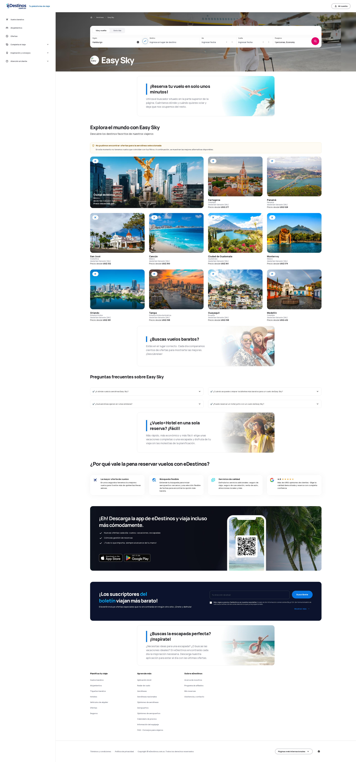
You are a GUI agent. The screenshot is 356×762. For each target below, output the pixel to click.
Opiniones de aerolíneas (148, 702)
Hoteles (93, 696)
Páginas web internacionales (291, 751)
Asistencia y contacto (194, 696)
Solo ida (117, 30)
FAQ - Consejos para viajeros (150, 730)
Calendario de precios (147, 719)
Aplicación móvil (144, 680)
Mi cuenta (343, 6)
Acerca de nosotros (193, 680)
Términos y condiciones (100, 751)
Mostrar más (300, 609)
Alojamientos (96, 685)
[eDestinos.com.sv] (91, 17)
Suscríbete (302, 594)
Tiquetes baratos (98, 691)
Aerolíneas (100, 17)
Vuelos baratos (97, 680)
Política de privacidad (124, 751)
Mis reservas (190, 691)
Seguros (94, 713)
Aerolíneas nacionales (147, 696)
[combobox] (113, 42)
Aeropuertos (143, 708)
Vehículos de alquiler (99, 702)
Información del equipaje (148, 724)
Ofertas (93, 708)
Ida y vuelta (101, 30)
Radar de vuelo (143, 685)
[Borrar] (138, 42)
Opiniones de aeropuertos (148, 713)
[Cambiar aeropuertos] (145, 41)
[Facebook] (319, 751)
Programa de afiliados (193, 685)
